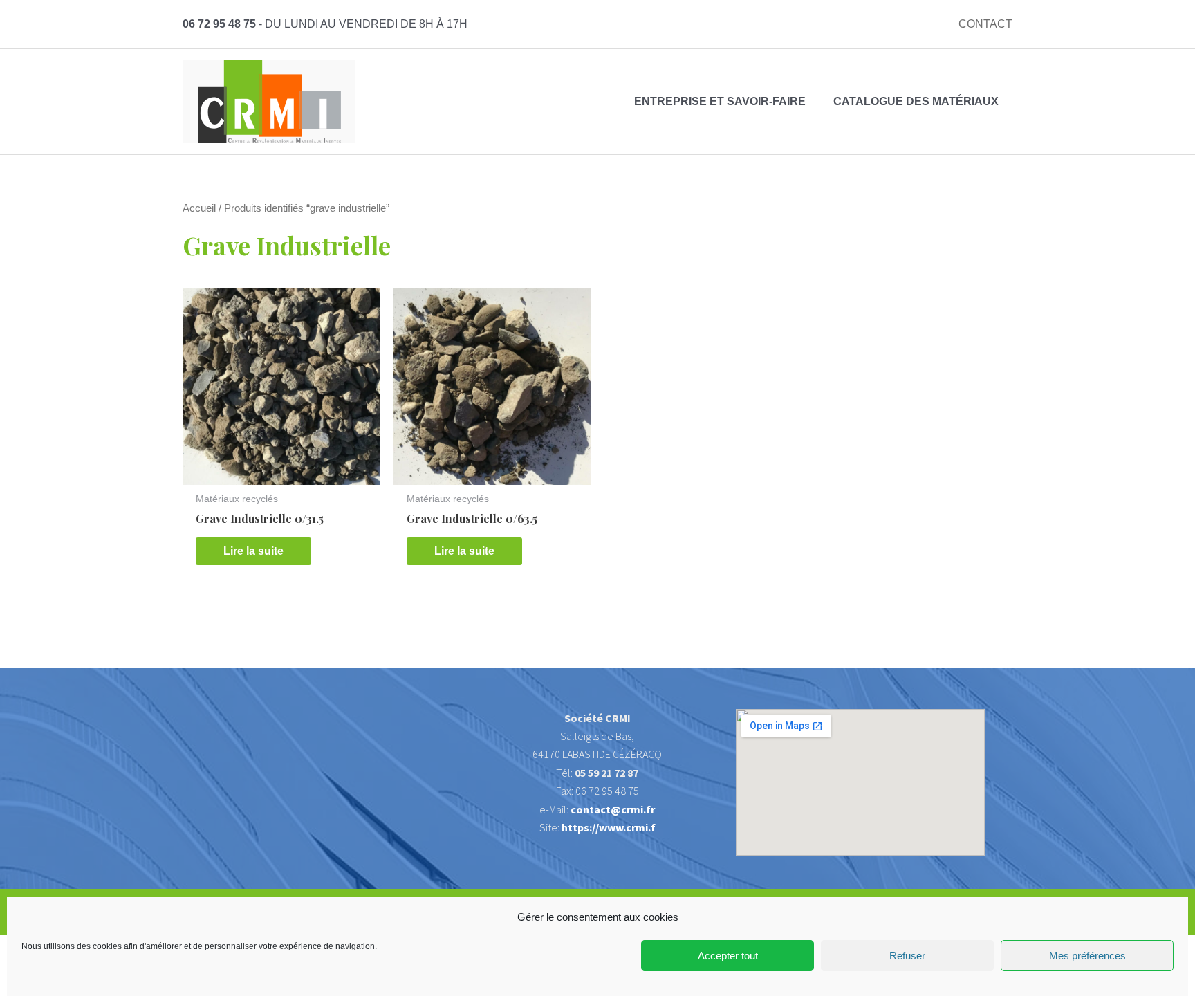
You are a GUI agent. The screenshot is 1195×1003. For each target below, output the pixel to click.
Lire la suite (253, 551)
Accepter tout (728, 955)
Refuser (907, 955)
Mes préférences (1087, 955)
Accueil (199, 208)
